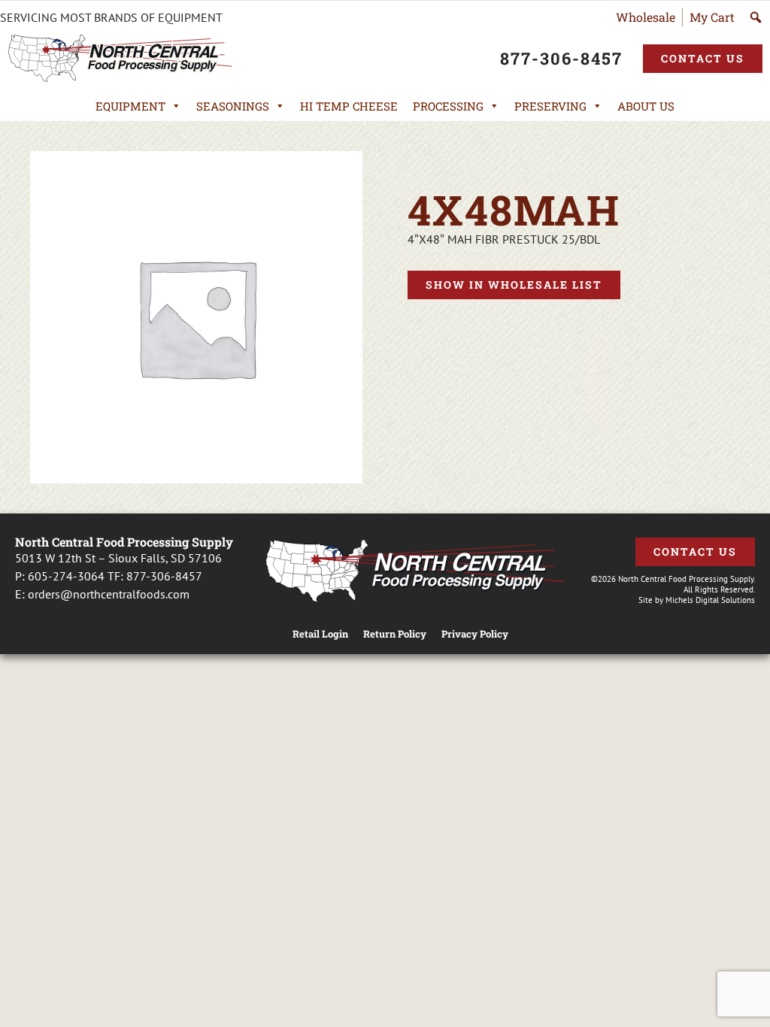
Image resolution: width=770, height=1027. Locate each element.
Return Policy (394, 634)
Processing (448, 106)
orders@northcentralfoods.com (108, 593)
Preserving (550, 106)
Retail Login (320, 634)
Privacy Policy (474, 634)
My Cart (712, 17)
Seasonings (232, 106)
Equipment (130, 106)
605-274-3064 (66, 575)
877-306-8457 (164, 575)
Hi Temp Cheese (349, 106)
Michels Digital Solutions (710, 600)
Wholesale (645, 17)
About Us (646, 106)
